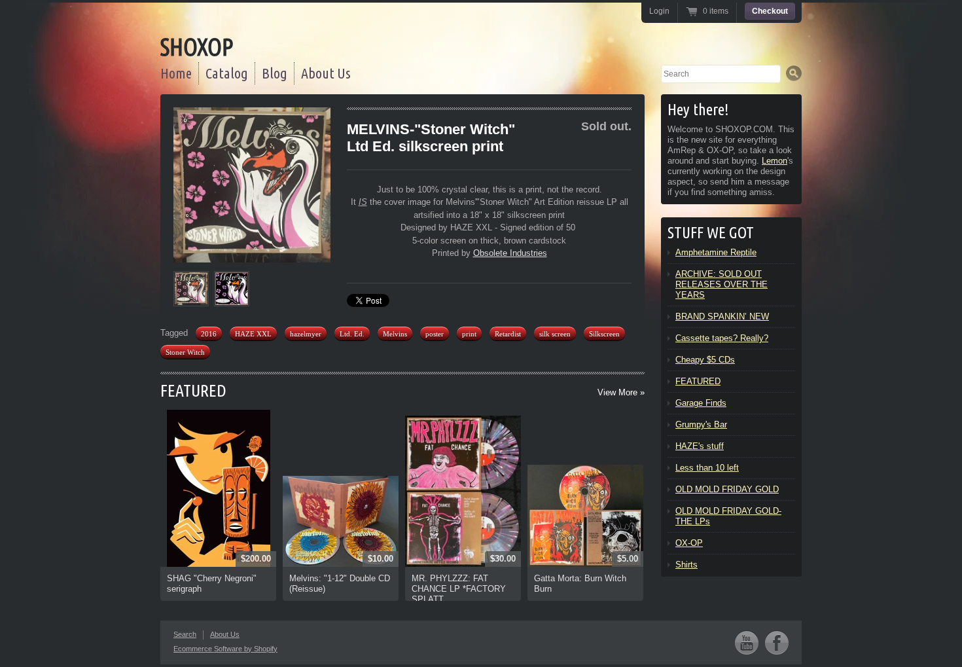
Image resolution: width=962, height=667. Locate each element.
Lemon (774, 161)
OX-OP (689, 543)
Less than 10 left (707, 468)
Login (659, 11)
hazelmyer (305, 334)
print (469, 334)
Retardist (508, 334)
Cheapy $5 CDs (705, 360)
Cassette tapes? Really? (721, 338)
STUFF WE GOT (711, 233)
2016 (209, 334)
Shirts (686, 564)
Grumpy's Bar (701, 424)
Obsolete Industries (510, 253)
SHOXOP (196, 46)
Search (184, 634)
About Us (326, 73)
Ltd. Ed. (352, 334)
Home (176, 73)
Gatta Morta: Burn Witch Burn (580, 583)
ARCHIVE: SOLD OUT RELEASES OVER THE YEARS (721, 284)
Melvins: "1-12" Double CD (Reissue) (339, 583)
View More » (621, 392)
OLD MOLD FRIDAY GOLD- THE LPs (728, 516)
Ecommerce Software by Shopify (225, 649)
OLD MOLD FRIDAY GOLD (727, 489)
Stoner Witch (185, 352)
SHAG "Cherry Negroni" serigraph (212, 583)
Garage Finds (700, 403)
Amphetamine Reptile (716, 252)
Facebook (777, 642)
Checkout (770, 11)
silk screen (555, 334)
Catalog (226, 73)
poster (434, 334)
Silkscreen (604, 334)
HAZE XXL (253, 334)
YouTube (746, 642)
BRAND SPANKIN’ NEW (722, 316)
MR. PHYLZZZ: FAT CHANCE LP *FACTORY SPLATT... (459, 588)
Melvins (395, 334)
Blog (274, 73)
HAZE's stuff (699, 446)
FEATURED (193, 390)
